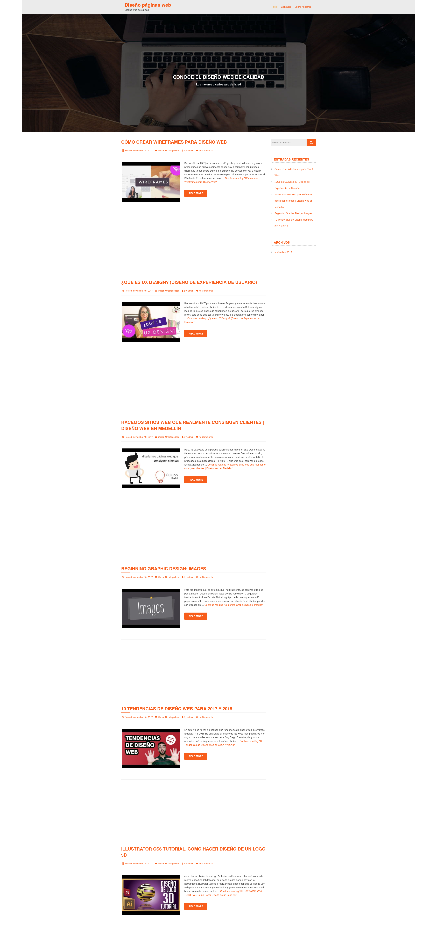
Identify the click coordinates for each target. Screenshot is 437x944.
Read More (196, 193)
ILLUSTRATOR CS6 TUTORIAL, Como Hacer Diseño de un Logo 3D (193, 852)
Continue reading (234, 604)
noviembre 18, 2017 (143, 150)
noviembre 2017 (283, 252)
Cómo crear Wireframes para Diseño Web (174, 142)
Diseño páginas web (148, 4)
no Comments (206, 150)
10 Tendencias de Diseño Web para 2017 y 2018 (176, 708)
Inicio (275, 6)
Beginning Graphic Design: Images (163, 568)
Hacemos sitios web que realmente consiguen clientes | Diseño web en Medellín (192, 425)
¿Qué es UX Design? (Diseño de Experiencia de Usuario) (189, 282)
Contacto (286, 6)
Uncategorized (172, 150)
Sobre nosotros (303, 6)
